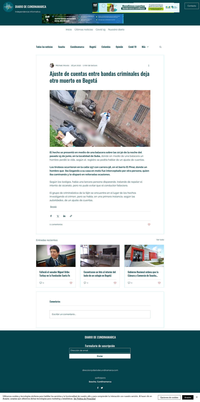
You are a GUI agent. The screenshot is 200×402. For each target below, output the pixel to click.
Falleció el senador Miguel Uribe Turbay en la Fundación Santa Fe (54, 273)
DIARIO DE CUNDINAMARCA (30, 6)
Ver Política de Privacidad (85, 398)
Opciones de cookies (169, 397)
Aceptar (187, 397)
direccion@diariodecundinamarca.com (100, 370)
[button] (160, 47)
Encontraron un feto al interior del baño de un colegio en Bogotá (100, 273)
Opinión (119, 46)
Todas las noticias (44, 46)
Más (143, 46)
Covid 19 (132, 46)
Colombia (105, 46)
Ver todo (160, 240)
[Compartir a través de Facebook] (51, 216)
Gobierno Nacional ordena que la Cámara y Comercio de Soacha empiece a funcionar (143, 273)
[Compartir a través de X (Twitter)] (57, 216)
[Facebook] (97, 387)
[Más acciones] (148, 65)
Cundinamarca (77, 46)
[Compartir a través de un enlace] (71, 216)
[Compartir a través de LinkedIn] (64, 216)
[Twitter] (102, 387)
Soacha (61, 46)
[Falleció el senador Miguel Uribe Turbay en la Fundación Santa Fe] (56, 256)
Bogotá (93, 46)
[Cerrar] (196, 397)
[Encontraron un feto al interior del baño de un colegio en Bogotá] (100, 256)
